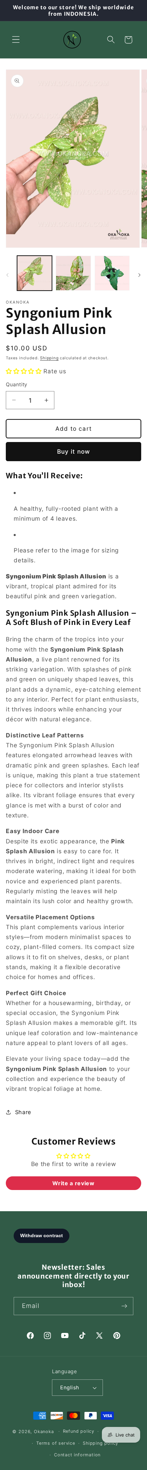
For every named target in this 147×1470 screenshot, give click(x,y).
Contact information (77, 1454)
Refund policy (78, 1431)
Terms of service (55, 1443)
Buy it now (73, 451)
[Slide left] (7, 274)
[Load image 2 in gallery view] (73, 273)
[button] (16, 40)
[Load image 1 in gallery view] (34, 273)
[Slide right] (139, 274)
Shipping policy (100, 1443)
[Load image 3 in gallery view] (112, 273)
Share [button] (23, 1112)
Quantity (16, 385)
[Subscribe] (124, 1306)
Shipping (49, 358)
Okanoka (44, 1431)
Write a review (73, 1183)
